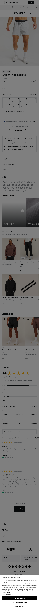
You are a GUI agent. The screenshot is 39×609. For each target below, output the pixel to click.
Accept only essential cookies (19, 602)
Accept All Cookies (19, 598)
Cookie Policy (6, 592)
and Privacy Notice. (8, 594)
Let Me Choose (19, 606)
